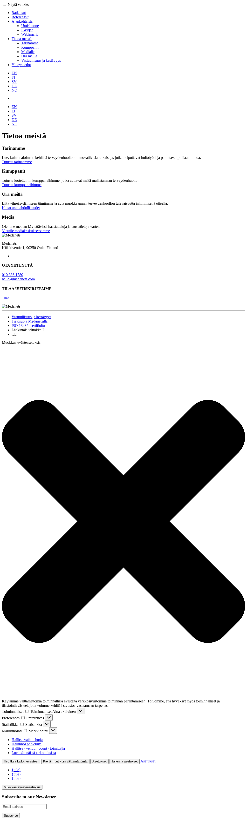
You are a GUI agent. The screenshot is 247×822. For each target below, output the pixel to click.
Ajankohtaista (22, 21)
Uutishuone (30, 26)
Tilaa (5, 298)
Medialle (27, 52)
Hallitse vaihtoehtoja (27, 740)
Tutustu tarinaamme (17, 162)
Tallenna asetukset (124, 761)
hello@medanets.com (18, 279)
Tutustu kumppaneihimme (21, 185)
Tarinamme (29, 43)
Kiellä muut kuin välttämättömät (65, 761)
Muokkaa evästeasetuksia (22, 787)
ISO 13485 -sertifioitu (28, 325)
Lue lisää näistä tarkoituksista (34, 753)
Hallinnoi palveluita (26, 744)
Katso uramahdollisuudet (21, 208)
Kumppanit (29, 47)
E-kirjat (27, 30)
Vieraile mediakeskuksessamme (26, 231)
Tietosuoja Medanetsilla (30, 321)
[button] (123, 522)
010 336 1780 (12, 275)
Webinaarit (29, 34)
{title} (16, 770)
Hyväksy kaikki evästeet (21, 761)
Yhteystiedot (21, 65)
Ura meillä (29, 56)
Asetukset (99, 761)
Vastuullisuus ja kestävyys (41, 60)
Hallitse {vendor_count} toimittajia (38, 748)
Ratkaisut (19, 13)
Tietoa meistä (22, 39)
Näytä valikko (18, 4)
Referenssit (20, 17)
